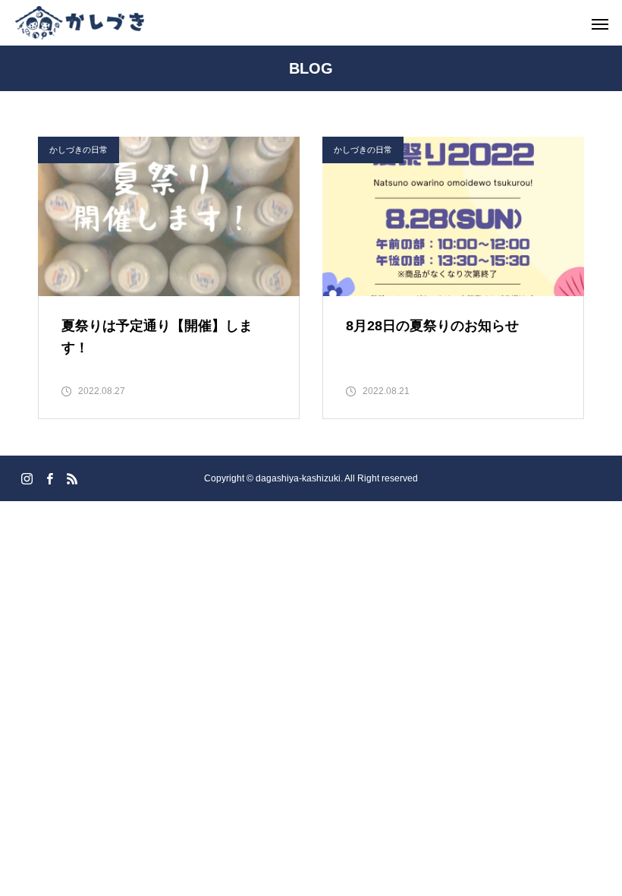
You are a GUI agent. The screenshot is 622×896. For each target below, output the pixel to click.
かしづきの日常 (78, 149)
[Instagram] (26, 478)
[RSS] (72, 478)
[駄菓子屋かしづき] (79, 22)
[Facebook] (49, 478)
